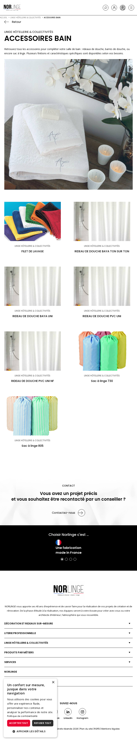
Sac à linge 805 (33, 446)
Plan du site (86, 728)
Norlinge (10, 672)
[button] (30, 731)
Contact (10, 691)
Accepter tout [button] (18, 723)
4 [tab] (74, 559)
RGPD (97, 728)
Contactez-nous (63, 513)
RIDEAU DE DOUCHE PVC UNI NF (32, 381)
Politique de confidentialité (22, 716)
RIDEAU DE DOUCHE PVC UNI (102, 316)
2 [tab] (66, 559)
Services (10, 662)
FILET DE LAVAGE (32, 251)
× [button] (53, 682)
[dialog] (30, 708)
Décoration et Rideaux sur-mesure (28, 623)
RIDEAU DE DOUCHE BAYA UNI (32, 316)
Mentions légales (110, 728)
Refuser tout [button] (42, 723)
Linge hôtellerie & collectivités (26, 643)
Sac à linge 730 (102, 381)
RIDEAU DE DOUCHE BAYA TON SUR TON (102, 251)
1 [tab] (62, 559)
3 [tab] (70, 559)
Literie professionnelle (20, 633)
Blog (7, 681)
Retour (16, 22)
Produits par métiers (19, 652)
